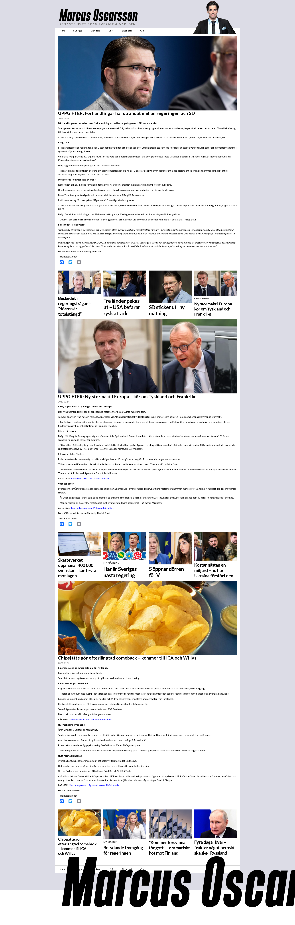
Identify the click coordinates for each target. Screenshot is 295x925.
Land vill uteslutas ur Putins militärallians (92, 508)
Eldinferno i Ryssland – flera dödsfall (90, 478)
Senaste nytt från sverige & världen (97, 24)
